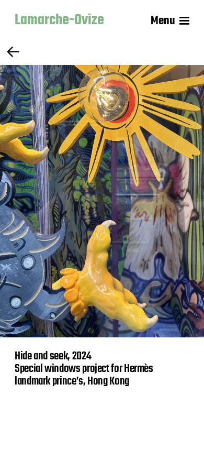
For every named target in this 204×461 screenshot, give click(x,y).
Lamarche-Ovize (59, 21)
